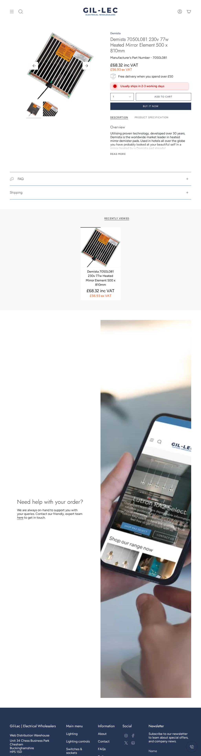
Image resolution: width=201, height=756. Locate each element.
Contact (104, 741)
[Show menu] (12, 11)
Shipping (16, 192)
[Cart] (188, 11)
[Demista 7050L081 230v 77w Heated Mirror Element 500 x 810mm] (100, 247)
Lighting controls (78, 741)
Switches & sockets (74, 751)
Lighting (72, 734)
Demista (115, 33)
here (20, 517)
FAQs (102, 749)
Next (86, 66)
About (102, 734)
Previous (34, 66)
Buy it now (151, 106)
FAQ (21, 179)
